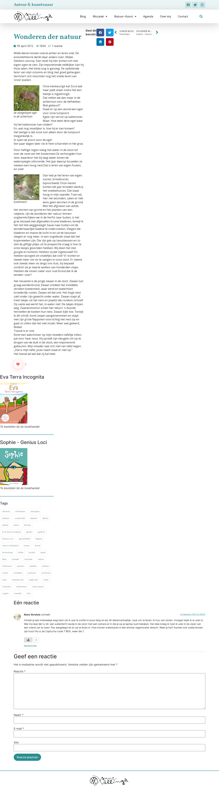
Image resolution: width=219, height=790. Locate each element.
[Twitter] (195, 5)
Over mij (165, 16)
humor (27, 545)
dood (16, 525)
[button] (201, 16)
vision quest (37, 586)
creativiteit (20, 518)
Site (16, 742)
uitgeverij (33, 579)
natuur (41, 559)
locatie (32, 552)
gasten (29, 532)
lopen (43, 552)
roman (5, 573)
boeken (5, 518)
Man (4, 559)
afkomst (6, 511)
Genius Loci (8, 538)
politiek (33, 566)
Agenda (148, 16)
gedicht (41, 532)
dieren (45, 518)
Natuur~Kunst (123, 16)
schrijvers (46, 573)
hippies (38, 538)
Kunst (37, 545)
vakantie (6, 586)
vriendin (18, 593)
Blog (83, 16)
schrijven (31, 573)
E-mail (19, 728)
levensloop (7, 552)
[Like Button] (18, 364)
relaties (45, 566)
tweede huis (18, 579)
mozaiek (28, 559)
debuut (33, 518)
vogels (5, 593)
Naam (18, 714)
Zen (29, 593)
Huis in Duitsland (10, 545)
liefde (20, 552)
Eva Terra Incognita (11, 532)
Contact (183, 16)
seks (4, 579)
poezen (20, 566)
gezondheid (24, 538)
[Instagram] (202, 5)
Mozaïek (98, 16)
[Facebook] (188, 5)
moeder (15, 559)
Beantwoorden (30, 645)
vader (46, 579)
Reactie (19, 671)
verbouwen (21, 586)
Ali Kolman (20, 511)
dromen (27, 525)
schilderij (18, 573)
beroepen (35, 511)
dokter (5, 525)
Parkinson (7, 566)
